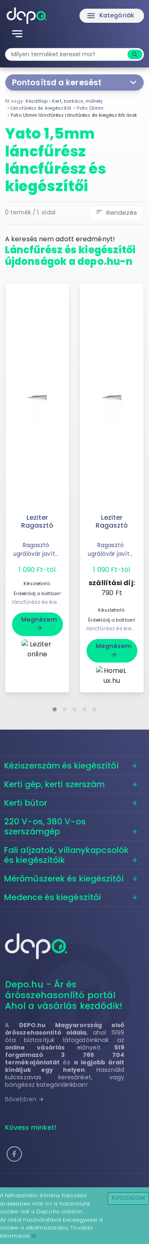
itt (33, 1236)
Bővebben (24, 1099)
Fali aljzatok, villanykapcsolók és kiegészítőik (66, 855)
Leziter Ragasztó (37, 521)
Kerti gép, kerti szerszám (54, 784)
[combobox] (67, 54)
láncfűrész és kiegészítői (45, 601)
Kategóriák (110, 16)
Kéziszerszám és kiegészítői (61, 765)
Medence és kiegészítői (52, 897)
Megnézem (39, 623)
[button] (55, 709)
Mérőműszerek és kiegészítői (64, 878)
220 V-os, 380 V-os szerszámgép (45, 826)
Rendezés (116, 212)
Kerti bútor (25, 803)
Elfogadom (128, 1198)
